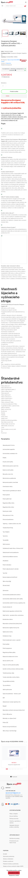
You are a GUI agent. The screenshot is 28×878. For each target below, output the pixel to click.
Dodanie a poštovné (8, 861)
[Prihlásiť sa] (25, 2)
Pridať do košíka (14, 91)
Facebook (14, 776)
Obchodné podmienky (8, 856)
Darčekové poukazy (14, 838)
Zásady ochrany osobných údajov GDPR (13, 866)
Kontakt (5, 854)
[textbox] (14, 6)
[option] (14, 19)
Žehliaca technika (13, 818)
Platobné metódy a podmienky (10, 863)
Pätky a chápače (13, 813)
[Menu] (2, 6)
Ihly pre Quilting (13, 816)
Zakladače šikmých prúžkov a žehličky (14, 826)
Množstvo (3, 83)
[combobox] (14, 6)
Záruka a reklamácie (8, 859)
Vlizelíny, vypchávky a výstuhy (14, 821)
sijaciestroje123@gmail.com (13, 793)
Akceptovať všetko (14, 872)
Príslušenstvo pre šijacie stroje (13, 841)
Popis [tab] (7, 96)
